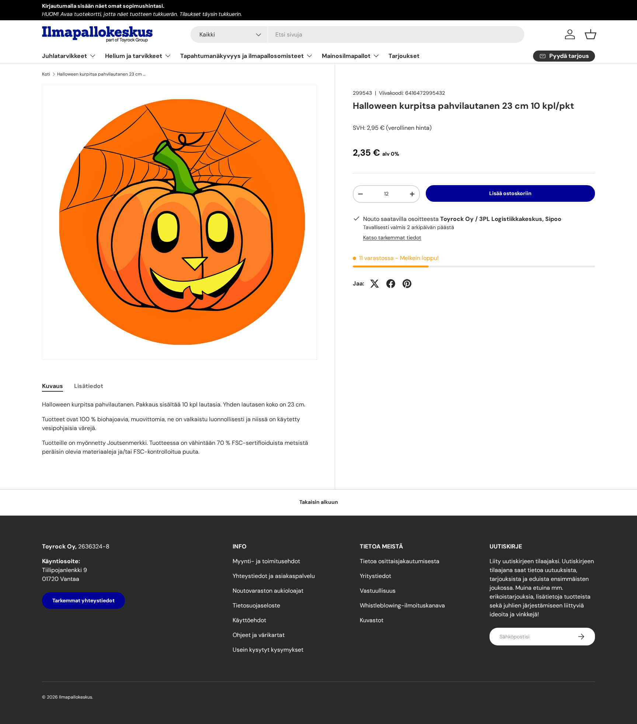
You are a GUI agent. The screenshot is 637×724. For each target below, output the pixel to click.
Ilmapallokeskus (75, 697)
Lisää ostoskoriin (510, 193)
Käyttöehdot (249, 620)
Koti (46, 74)
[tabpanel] (179, 428)
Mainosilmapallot (346, 56)
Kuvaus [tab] (52, 386)
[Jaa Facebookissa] (391, 284)
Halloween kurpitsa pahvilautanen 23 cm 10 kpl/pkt (101, 74)
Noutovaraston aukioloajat (268, 591)
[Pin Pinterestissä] (407, 284)
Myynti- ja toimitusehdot (266, 561)
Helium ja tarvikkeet (133, 56)
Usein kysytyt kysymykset (268, 650)
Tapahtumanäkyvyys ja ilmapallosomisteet (242, 56)
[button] (590, 34)
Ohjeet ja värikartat (259, 635)
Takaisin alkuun (318, 502)
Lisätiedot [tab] (88, 386)
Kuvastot (371, 620)
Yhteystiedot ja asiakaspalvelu (274, 576)
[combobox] (357, 34)
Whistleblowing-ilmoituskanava (402, 605)
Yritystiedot (375, 576)
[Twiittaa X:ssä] (374, 284)
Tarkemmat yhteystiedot (83, 600)
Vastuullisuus (378, 591)
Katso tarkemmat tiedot (392, 237)
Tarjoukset (404, 56)
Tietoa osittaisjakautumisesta (399, 561)
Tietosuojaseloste (256, 605)
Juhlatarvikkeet (64, 56)
